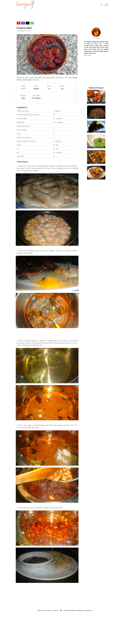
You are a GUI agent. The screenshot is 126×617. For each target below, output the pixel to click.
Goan (23, 89)
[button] (106, 5)
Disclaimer (49, 610)
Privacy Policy (41, 610)
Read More (87, 55)
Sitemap (55, 610)
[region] (47, 15)
